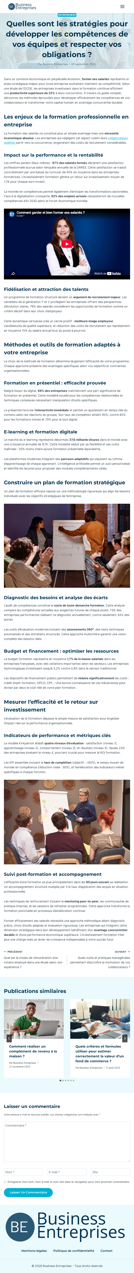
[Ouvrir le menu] (122, 6)
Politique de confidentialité (73, 1251)
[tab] (60, 1080)
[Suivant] (124, 1038)
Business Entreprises (55, 64)
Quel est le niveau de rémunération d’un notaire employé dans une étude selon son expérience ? (33, 959)
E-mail (54, 1172)
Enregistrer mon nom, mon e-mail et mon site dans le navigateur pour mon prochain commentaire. (69, 1181)
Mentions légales (34, 1251)
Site (95, 1172)
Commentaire (15, 1125)
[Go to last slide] (9, 1038)
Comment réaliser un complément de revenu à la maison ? (33, 1051)
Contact (106, 1251)
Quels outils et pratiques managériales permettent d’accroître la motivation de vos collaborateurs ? (100, 959)
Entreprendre (67, 15)
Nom (9, 1172)
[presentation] (34, 1019)
